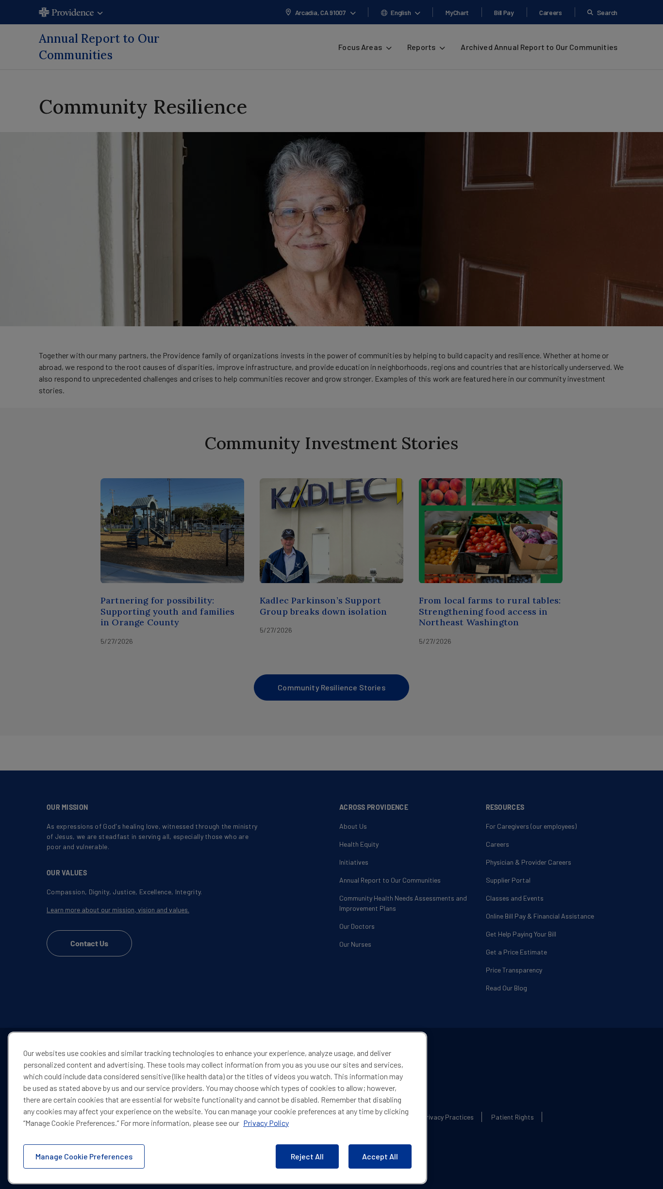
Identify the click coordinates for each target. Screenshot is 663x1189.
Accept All (380, 1156)
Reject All (307, 1156)
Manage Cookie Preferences (84, 1156)
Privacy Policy (266, 1122)
